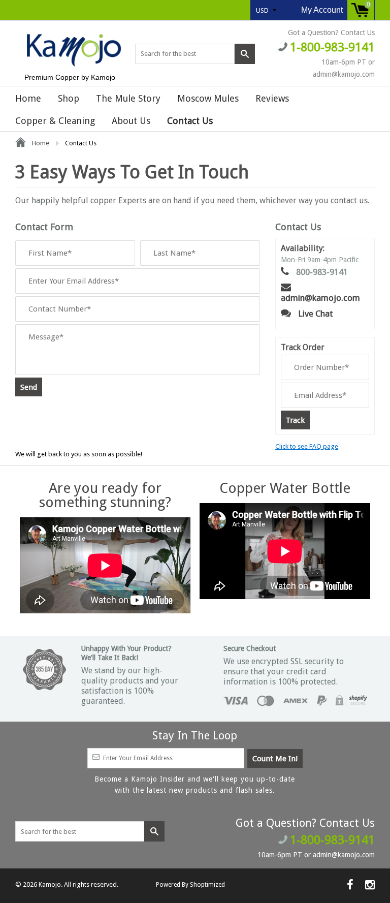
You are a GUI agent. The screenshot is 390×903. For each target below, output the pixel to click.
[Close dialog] (300, 393)
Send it (195, 494)
